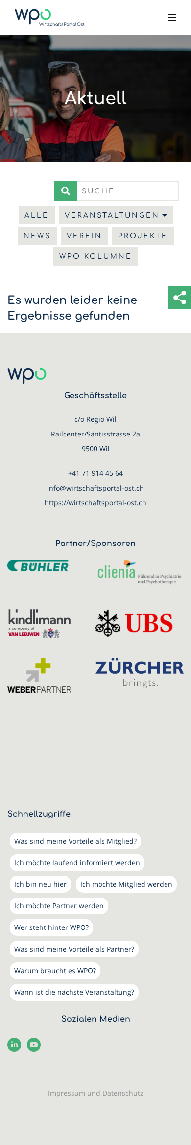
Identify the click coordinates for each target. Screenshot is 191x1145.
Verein (84, 236)
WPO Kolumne (95, 256)
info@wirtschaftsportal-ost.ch (95, 487)
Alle (36, 215)
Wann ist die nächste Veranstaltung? (74, 992)
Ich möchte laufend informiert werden (77, 862)
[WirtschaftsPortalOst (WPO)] (50, 17)
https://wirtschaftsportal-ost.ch (95, 502)
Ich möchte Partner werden (59, 905)
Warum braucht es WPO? (55, 970)
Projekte (143, 236)
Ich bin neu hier (40, 884)
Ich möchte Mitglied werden (126, 884)
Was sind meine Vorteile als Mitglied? (75, 840)
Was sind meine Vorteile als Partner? (74, 949)
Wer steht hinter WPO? (51, 927)
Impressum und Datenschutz (95, 1093)
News (37, 236)
